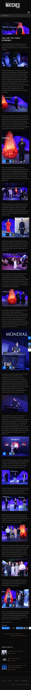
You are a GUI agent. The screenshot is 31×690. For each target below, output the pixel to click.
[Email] (29, 346)
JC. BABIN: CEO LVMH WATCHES (15, 651)
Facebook (20, 684)
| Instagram (26, 684)
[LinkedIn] (29, 343)
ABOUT (9, 680)
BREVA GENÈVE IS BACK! (14, 658)
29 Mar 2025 (13, 653)
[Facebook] (29, 337)
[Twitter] (29, 340)
